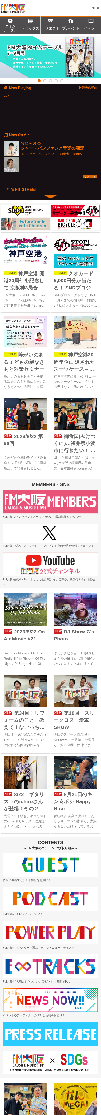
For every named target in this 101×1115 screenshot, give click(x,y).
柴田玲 (77, 154)
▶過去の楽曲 (88, 87)
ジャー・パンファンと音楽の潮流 (52, 148)
